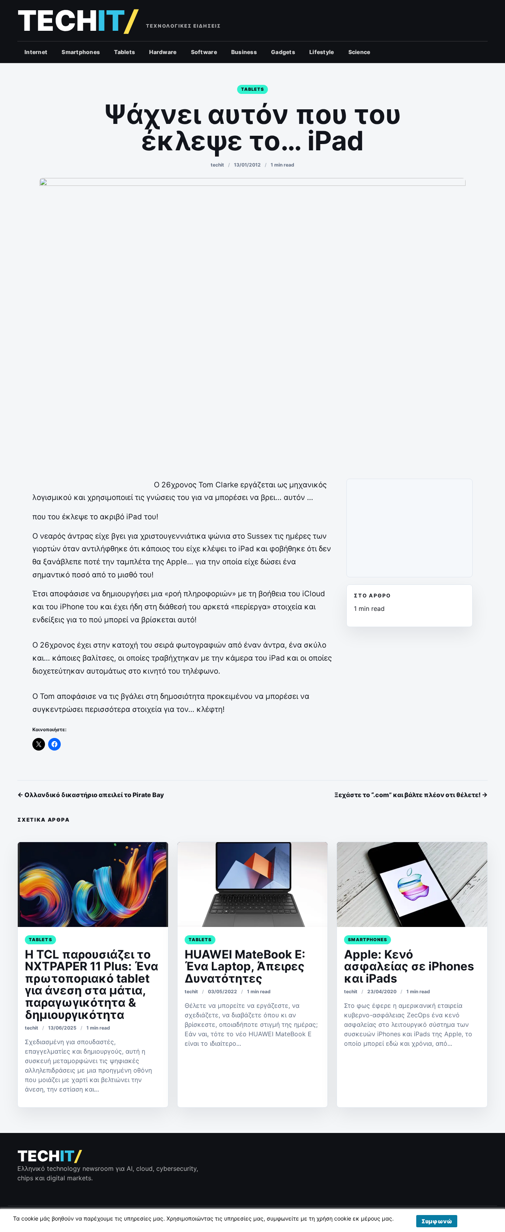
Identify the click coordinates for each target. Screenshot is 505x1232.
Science (359, 52)
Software (204, 52)
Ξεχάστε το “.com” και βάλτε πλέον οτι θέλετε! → (411, 795)
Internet (35, 52)
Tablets (124, 52)
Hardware (162, 52)
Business (244, 52)
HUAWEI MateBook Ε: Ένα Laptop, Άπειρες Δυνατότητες (245, 966)
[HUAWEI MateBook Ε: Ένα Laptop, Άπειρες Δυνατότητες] (253, 884)
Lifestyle (321, 52)
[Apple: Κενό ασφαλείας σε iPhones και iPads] (412, 884)
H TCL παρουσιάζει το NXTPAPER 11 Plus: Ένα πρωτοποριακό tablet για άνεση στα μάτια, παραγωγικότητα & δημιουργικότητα (91, 984)
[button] (436, 1221)
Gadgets (283, 52)
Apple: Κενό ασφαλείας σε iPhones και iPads (409, 966)
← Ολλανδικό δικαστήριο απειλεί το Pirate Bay (90, 795)
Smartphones (81, 52)
